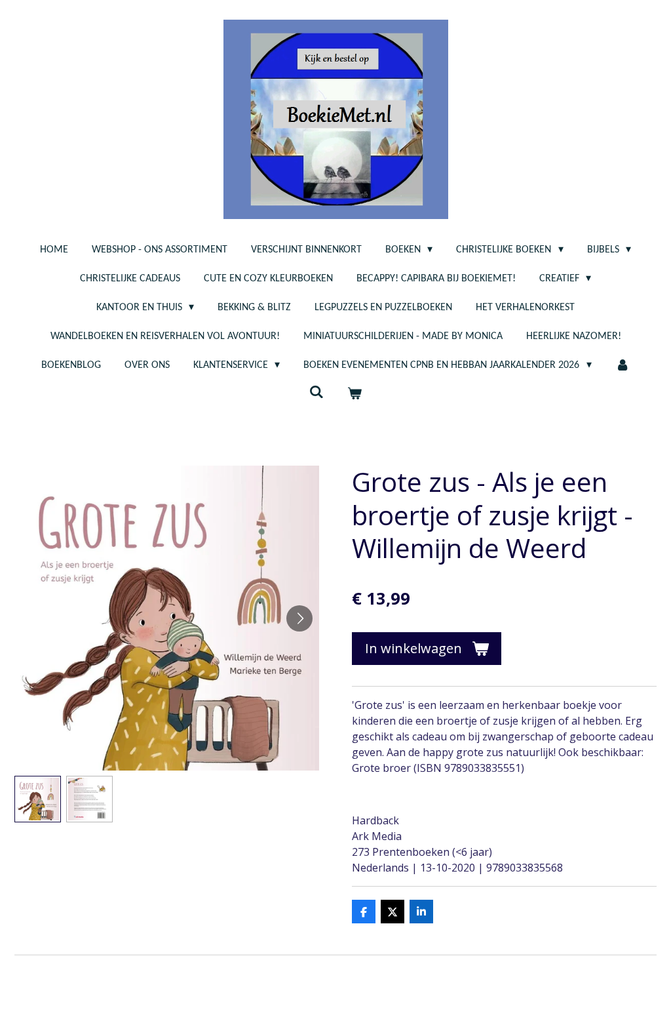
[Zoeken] (316, 393)
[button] (37, 799)
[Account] (622, 365)
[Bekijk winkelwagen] (354, 394)
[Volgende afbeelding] (299, 618)
